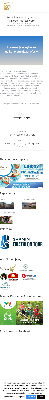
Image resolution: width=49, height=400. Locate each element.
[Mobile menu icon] (44, 6)
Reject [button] (41, 397)
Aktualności (15, 104)
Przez (24, 104)
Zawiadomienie (13, 95)
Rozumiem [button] (31, 397)
